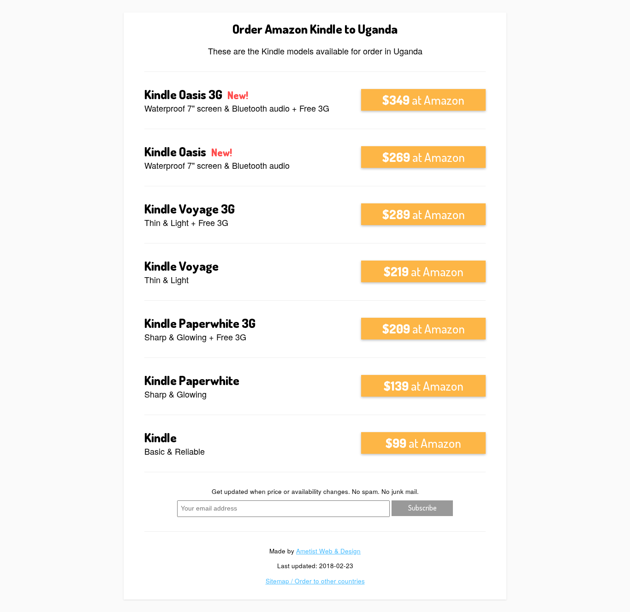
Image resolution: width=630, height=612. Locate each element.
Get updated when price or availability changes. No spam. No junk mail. (315, 491)
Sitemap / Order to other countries (315, 580)
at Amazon (423, 99)
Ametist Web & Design (328, 551)
